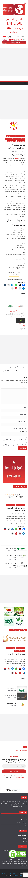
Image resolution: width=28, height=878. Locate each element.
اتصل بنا (25, 841)
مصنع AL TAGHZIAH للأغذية (11, 310)
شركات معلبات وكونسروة (11, 141)
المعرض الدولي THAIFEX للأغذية (10, 564)
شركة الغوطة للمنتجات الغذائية (17, 367)
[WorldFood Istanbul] (22, 549)
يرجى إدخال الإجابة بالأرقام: (20, 428)
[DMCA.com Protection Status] (17, 850)
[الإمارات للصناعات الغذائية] (22, 696)
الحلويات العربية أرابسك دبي (10, 371)
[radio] (18, 277)
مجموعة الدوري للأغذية (16, 654)
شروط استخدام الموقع (22, 823)
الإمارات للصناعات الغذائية (10, 695)
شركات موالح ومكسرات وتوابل (20, 650)
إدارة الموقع (14, 151)
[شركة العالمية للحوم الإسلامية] (20, 306)
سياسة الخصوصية (23, 826)
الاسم (25, 407)
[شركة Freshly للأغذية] (20, 320)
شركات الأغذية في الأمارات (10, 136)
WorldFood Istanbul (11, 548)
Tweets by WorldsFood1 (21, 750)
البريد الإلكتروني (22, 414)
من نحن (25, 816)
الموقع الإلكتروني (22, 421)
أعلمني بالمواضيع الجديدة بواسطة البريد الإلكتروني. (14, 445)
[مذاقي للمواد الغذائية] (22, 704)
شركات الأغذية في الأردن (21, 136)
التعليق (24, 387)
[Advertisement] (14, 62)
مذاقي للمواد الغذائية (11, 703)
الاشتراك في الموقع (22, 835)
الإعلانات (25, 838)
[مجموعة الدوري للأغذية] (14, 639)
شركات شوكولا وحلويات (10, 648)
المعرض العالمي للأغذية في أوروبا (10, 556)
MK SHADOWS (16, 806)
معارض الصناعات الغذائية (10, 504)
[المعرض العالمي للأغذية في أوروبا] (22, 557)
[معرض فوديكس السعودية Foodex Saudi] (14, 495)
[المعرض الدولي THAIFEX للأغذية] (22, 565)
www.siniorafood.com (11, 240)
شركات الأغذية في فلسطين (9, 138)
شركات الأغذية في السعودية (20, 138)
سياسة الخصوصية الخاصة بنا (14, 776)
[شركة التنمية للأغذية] (22, 689)
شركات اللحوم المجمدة (21, 141)
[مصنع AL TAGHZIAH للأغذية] (10, 306)
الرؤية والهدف (24, 819)
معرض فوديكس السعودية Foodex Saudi (15, 509)
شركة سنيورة (18, 158)
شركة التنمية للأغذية (11, 688)
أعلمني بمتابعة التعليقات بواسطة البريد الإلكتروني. (14, 440)
